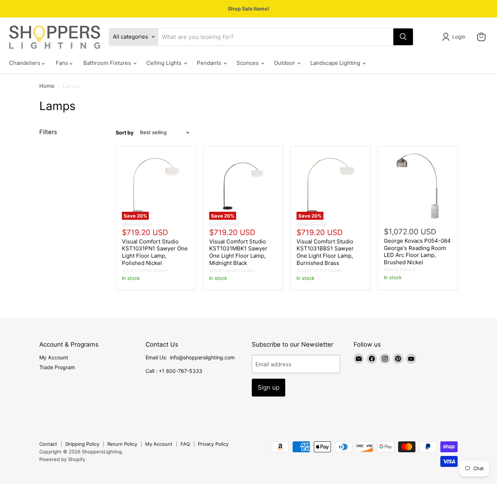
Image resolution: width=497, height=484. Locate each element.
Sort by (125, 133)
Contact (48, 444)
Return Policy (122, 444)
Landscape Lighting (336, 62)
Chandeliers (25, 62)
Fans (62, 62)
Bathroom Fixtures (107, 62)
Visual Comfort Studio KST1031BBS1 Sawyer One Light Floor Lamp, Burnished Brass (325, 252)
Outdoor (285, 62)
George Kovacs (400, 269)
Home (47, 86)
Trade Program (57, 367)
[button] (455, 36)
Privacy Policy (213, 444)
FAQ (185, 444)
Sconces (248, 62)
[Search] (403, 36)
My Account (53, 357)
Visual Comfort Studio (144, 270)
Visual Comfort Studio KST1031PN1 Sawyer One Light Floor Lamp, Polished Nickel (155, 252)
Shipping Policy (82, 444)
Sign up (268, 387)
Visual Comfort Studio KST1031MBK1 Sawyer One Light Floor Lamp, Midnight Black (238, 252)
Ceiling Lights (164, 62)
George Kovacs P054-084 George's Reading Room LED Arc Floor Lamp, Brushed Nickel (417, 251)
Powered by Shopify (62, 459)
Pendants (210, 62)
